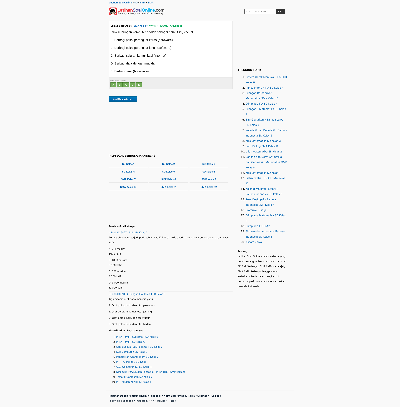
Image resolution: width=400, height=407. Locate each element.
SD (136, 2)
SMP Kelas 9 (208, 179)
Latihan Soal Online (120, 2)
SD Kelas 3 (208, 163)
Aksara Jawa (254, 242)
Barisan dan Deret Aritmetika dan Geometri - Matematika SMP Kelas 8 (266, 162)
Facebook (127, 400)
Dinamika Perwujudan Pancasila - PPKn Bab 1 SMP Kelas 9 (150, 371)
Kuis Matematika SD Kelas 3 (263, 140)
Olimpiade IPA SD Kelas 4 (262, 103)
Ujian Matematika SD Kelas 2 (264, 151)
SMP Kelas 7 (128, 179)
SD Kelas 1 (128, 163)
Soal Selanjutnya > (123, 99)
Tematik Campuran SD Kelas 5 (134, 376)
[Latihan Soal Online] (137, 11)
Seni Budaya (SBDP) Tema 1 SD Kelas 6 (139, 346)
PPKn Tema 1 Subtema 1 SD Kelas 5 (137, 336)
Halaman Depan (118, 395)
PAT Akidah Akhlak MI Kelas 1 (133, 381)
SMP (142, 2)
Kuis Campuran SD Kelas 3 (131, 351)
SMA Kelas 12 (209, 186)
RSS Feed (215, 395)
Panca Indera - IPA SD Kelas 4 (264, 87)
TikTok (172, 400)
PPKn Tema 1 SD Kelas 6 (130, 341)
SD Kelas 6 (208, 171)
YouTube (160, 400)
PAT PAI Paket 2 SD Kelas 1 (132, 361)
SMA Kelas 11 (141, 25)
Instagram (142, 400)
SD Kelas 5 (168, 171)
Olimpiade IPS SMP (258, 226)
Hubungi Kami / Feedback (145, 395)
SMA (151, 2)
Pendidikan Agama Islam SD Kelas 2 (137, 356)
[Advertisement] (170, 127)
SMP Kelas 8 (168, 179)
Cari (280, 11)
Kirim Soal (170, 395)
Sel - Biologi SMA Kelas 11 (262, 146)
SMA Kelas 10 (128, 186)
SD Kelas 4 (128, 171)
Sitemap (202, 395)
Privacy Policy (186, 395)
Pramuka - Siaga (256, 210)
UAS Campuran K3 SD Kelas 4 (134, 366)
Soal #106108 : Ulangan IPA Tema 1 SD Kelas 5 (137, 294)
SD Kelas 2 (168, 163)
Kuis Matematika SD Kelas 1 (263, 172)
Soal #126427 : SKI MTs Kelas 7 (128, 232)
